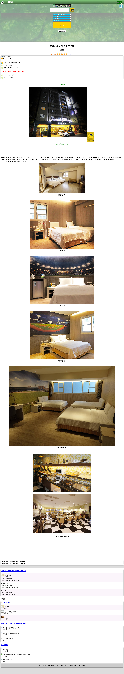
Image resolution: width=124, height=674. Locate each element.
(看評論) (70, 54)
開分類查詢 (62, 31)
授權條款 (82, 666)
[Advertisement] (62, 37)
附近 (120, 2)
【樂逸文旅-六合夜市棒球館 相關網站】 (13, 561)
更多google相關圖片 (62, 536)
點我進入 (10, 77)
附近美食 (4, 645)
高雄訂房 (6, 602)
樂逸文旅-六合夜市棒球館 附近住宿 (13, 571)
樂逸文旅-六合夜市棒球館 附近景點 (13, 623)
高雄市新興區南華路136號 (12, 63)
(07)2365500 (7, 56)
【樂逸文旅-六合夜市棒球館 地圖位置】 (13, 563)
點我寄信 (11, 75)
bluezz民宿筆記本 (9, 2)
